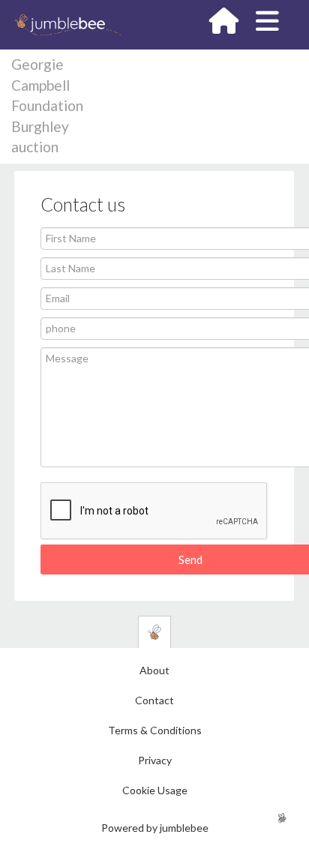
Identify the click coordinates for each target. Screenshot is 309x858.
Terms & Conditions (155, 730)
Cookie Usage (155, 790)
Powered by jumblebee (154, 827)
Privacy (155, 760)
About (155, 670)
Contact (154, 700)
